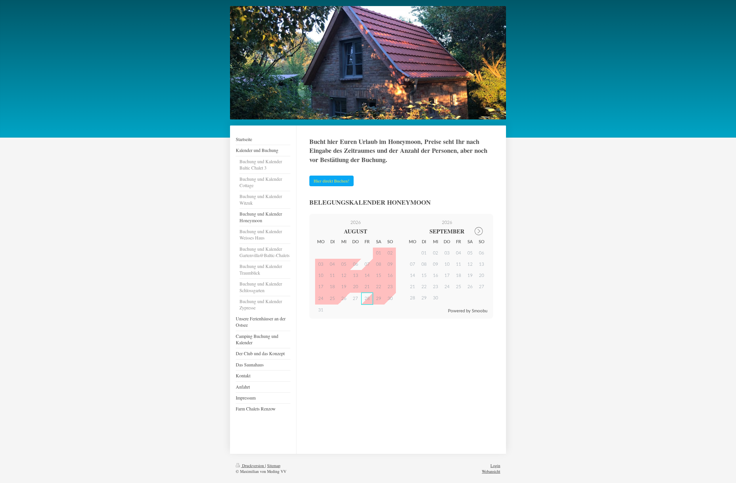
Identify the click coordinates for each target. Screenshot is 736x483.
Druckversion (253, 465)
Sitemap (273, 465)
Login (495, 465)
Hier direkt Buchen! (331, 181)
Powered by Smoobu (467, 311)
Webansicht (491, 471)
